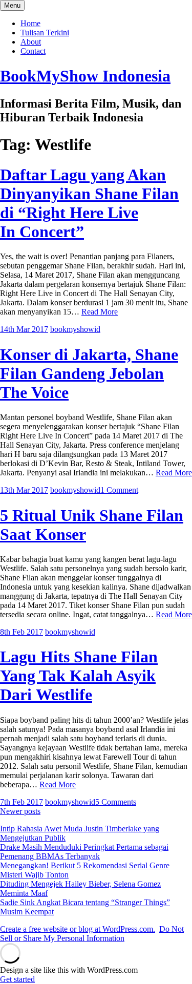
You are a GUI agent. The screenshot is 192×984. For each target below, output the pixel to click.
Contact (33, 51)
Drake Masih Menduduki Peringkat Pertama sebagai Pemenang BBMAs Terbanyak (84, 852)
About (30, 41)
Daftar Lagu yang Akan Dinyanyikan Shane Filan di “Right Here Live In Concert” (89, 203)
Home (30, 23)
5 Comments (115, 802)
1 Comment (119, 490)
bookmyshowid (75, 329)
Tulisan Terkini (44, 32)
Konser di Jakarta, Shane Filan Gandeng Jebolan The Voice (89, 373)
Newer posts (20, 811)
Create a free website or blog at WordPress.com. (77, 929)
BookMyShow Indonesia (85, 76)
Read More (99, 311)
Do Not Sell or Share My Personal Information (92, 934)
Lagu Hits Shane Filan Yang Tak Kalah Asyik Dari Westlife (79, 675)
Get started (17, 979)
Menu (12, 5)
